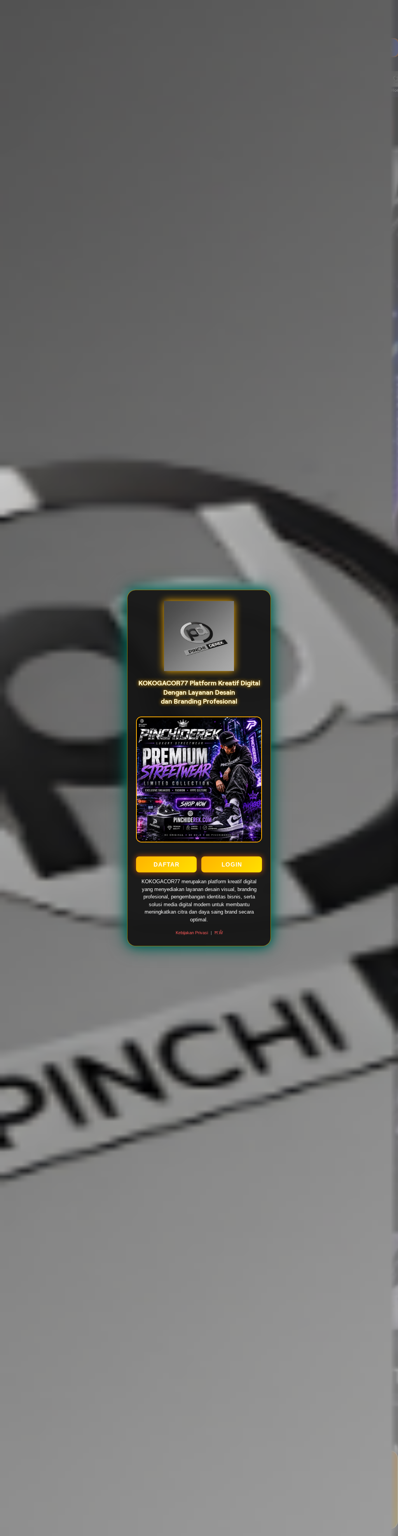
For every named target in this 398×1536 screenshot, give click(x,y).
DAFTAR (167, 864)
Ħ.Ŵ (219, 932)
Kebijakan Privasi (192, 932)
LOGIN (232, 864)
